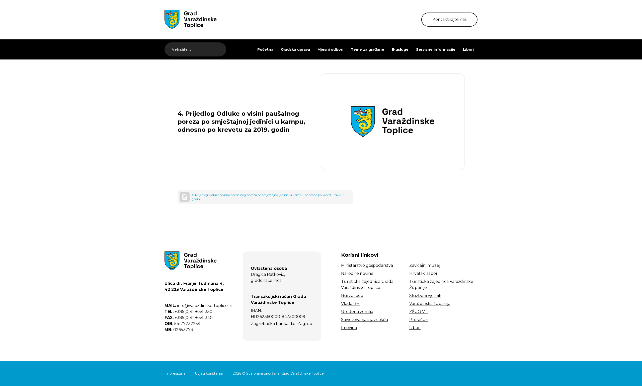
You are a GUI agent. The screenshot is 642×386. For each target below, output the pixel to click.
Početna (265, 49)
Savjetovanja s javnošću (364, 319)
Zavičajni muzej (424, 265)
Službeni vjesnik (425, 295)
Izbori (468, 49)
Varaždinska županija (429, 303)
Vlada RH (350, 303)
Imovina (349, 327)
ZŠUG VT (418, 311)
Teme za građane (367, 49)
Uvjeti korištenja (209, 373)
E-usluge (400, 49)
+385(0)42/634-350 (188, 311)
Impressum (175, 373)
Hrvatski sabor (423, 273)
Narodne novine (357, 273)
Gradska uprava (295, 49)
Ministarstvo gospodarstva (367, 265)
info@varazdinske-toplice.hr (199, 305)
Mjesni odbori (330, 49)
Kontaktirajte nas (449, 19)
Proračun (418, 319)
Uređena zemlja (357, 311)
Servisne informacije (435, 49)
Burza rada (352, 295)
